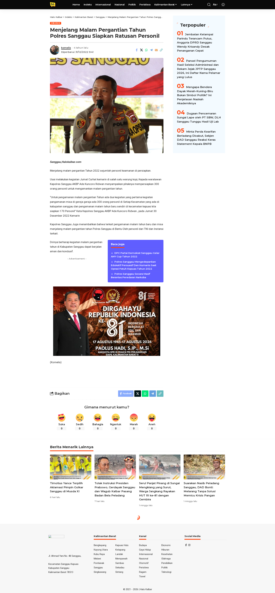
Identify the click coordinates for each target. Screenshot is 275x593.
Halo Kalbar (146, 589)
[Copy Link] (161, 50)
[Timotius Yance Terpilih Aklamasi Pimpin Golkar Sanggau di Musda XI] (70, 467)
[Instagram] (189, 545)
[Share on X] (141, 50)
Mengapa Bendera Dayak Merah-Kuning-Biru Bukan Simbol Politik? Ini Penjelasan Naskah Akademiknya (195, 95)
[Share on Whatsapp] (146, 50)
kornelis (66, 47)
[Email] (156, 50)
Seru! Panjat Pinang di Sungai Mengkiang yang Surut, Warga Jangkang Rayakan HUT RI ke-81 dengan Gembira (159, 491)
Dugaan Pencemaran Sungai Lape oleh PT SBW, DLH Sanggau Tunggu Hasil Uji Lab (199, 117)
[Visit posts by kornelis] (55, 50)
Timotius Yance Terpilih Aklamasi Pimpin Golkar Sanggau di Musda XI (66, 487)
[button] (209, 4)
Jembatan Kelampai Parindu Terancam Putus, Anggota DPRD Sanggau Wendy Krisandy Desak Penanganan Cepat (195, 42)
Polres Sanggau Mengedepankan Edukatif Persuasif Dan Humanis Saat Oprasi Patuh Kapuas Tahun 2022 (133, 265)
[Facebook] (185, 545)
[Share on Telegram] (151, 50)
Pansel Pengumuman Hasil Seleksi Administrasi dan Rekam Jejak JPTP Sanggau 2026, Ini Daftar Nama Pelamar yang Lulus (198, 69)
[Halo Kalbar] (52, 4)
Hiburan (55, 23)
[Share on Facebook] (136, 50)
